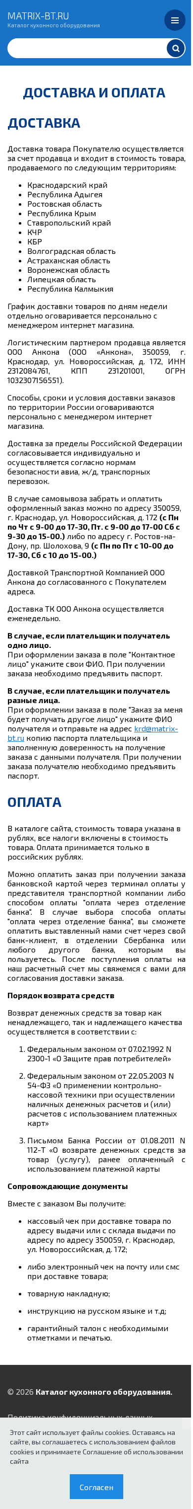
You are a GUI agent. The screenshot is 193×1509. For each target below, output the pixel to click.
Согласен (96, 1487)
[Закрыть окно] (187, 1423)
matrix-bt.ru (53, 19)
